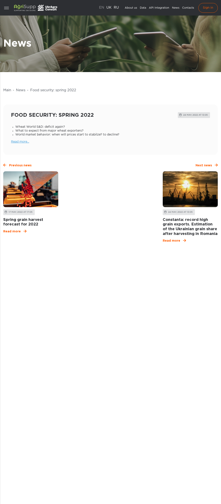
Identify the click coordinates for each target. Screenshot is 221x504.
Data (143, 8)
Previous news (20, 165)
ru (116, 7)
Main (7, 90)
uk (109, 7)
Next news (204, 165)
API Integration (159, 8)
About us (131, 8)
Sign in (208, 7)
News (175, 8)
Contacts (188, 8)
